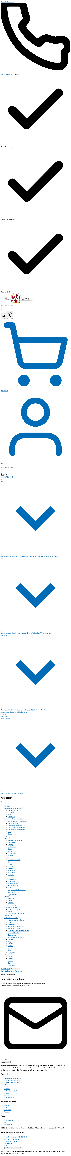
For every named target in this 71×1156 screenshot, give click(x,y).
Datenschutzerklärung (11, 1141)
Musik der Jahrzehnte (8, 556)
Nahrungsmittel (13, 810)
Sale (16, 793)
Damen (3, 793)
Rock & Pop (19, 556)
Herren (8, 793)
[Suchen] (1, 310)
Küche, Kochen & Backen (16, 920)
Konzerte (23, 633)
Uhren (10, 900)
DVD (6, 857)
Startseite (4, 971)
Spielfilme (37, 633)
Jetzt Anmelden (5, 1062)
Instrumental (49, 556)
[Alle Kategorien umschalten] (2, 476)
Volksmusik (32, 556)
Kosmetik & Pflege (14, 909)
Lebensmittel (14, 712)
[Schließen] (1, 802)
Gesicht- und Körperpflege (16, 913)
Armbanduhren (9, 1097)
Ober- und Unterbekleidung (17, 827)
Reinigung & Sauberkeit (16, 926)
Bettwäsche (4, 710)
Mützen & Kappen (14, 823)
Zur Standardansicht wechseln (13, 1147)
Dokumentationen (6, 633)
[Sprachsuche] (1, 308)
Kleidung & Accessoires (12, 819)
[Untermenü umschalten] (1, 554)
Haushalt (7, 877)
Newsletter (7, 1110)
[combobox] (9, 306)
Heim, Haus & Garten (11, 918)
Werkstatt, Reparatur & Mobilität (18, 931)
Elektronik (11, 710)
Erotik (14, 633)
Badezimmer (12, 935)
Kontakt (6, 1105)
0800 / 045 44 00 (6, 74)
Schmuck (11, 903)
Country (38, 556)
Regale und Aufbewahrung (17, 890)
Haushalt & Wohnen (14, 928)
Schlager (26, 556)
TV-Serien (43, 633)
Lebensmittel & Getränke (12, 808)
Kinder (18, 633)
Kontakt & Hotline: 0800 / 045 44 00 (16, 1137)
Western (50, 633)
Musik (6, 838)
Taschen (11, 898)
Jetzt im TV (4, 716)
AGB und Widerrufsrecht (12, 1139)
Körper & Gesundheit (11, 907)
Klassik (56, 556)
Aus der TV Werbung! (11, 1082)
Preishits (3, 714)
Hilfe (5, 1108)
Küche (38, 710)
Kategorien (11, 971)
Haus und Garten (30, 710)
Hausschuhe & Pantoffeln (16, 830)
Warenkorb (18, 971)
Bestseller (21, 793)
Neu (2, 479)
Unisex (12, 793)
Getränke (11, 812)
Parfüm (10, 911)
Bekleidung (12, 905)
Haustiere (11, 939)
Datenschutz (8, 1120)
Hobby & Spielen (13, 933)
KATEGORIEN (9, 477)
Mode (6, 896)
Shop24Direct (5, 969)
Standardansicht (15, 969)
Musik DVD (30, 633)
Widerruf (7, 1112)
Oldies (43, 556)
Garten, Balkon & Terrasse (16, 937)
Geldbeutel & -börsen (15, 825)
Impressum (8, 1124)
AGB (5, 1122)
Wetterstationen (20, 710)
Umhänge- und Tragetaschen (17, 821)
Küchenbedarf (23, 712)
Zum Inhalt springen (7, 2)
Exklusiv (7, 806)
